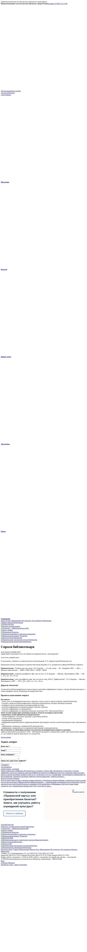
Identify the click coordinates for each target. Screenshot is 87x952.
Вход (2, 861)
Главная (4, 622)
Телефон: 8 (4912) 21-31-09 (57, 4)
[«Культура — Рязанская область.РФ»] (15, 628)
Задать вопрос (6, 737)
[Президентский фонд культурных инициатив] (18, 634)
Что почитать (26, 621)
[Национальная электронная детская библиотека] (19, 640)
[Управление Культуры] (10, 632)
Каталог (74, 849)
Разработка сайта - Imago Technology (14, 865)
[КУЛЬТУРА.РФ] (7, 624)
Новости (4, 621)
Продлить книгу (7, 849)
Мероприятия (16, 621)
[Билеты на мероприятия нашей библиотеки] (17, 827)
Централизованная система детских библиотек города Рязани (11, 93)
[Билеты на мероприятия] (10, 626)
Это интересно (37, 621)
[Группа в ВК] (6, 844)
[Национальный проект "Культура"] (14, 636)
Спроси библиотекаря (15, 622)
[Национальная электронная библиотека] (16, 642)
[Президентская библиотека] (11, 638)
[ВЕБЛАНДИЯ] (7, 838)
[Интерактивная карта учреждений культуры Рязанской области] (24, 840)
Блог (9, 621)
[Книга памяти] (7, 630)
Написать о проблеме (14, 813)
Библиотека (47, 621)
